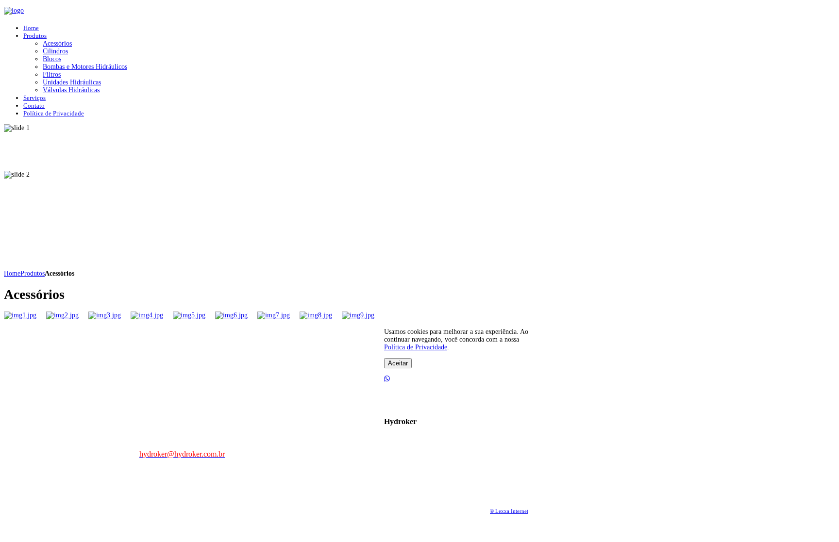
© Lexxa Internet (509, 511)
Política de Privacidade (415, 347)
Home (12, 273)
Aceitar (398, 363)
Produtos (32, 273)
